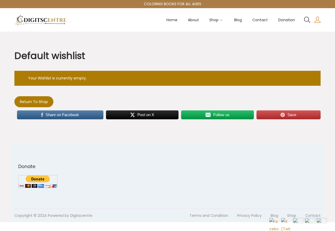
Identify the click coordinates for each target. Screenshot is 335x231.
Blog (274, 215)
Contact (313, 215)
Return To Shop (34, 101)
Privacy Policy (249, 215)
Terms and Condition (208, 215)
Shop (291, 215)
